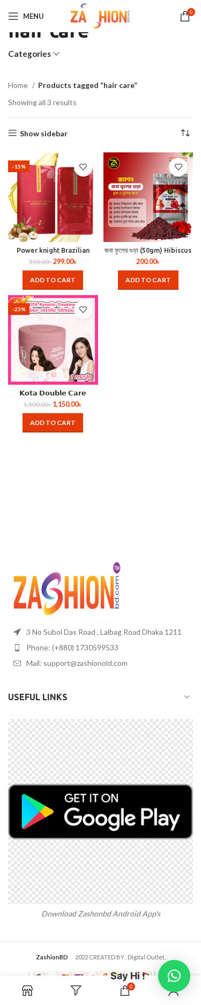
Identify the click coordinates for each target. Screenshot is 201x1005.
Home (18, 85)
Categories (29, 54)
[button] (53, 280)
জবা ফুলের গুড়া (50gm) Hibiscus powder (148, 254)
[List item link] (100, 648)
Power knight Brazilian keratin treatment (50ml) (53, 254)
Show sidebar (44, 133)
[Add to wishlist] (83, 167)
